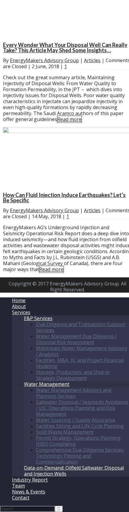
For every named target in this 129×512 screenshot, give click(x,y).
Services (21, 312)
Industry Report (30, 479)
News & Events (28, 491)
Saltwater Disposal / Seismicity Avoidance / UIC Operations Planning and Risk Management (82, 408)
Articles (92, 60)
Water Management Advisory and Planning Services (73, 393)
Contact (20, 497)
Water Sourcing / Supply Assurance (75, 420)
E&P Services (38, 318)
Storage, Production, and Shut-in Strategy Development (73, 375)
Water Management (46, 384)
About (19, 306)
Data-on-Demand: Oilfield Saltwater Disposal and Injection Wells (74, 470)
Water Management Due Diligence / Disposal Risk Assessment (76, 339)
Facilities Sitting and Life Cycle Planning (80, 426)
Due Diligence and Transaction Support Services (80, 327)
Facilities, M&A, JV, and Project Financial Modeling (80, 363)
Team (18, 485)
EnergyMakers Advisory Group (44, 60)
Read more (69, 119)
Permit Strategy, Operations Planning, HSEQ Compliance (79, 441)
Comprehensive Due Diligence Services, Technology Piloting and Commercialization (80, 456)
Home (19, 300)
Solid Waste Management (65, 432)
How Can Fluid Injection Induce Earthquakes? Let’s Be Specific (64, 198)
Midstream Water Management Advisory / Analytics (81, 351)
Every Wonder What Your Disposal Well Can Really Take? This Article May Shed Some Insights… (65, 48)
